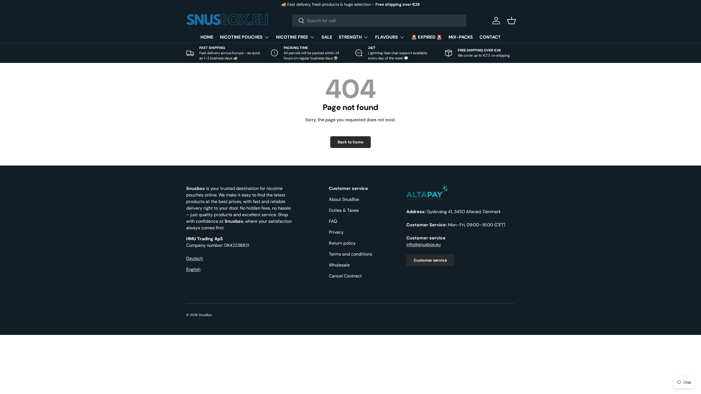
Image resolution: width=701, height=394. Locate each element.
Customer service (430, 260)
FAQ (333, 221)
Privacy (336, 232)
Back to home (350, 142)
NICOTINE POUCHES (241, 37)
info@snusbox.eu (423, 244)
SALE (326, 37)
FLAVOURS (386, 37)
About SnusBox (344, 199)
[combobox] (379, 21)
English (193, 269)
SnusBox (205, 315)
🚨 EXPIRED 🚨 (426, 37)
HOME (206, 37)
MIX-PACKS (461, 37)
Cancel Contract (345, 276)
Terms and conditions (350, 254)
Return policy (342, 243)
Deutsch (194, 258)
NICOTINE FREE (292, 37)
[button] (511, 21)
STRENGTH (350, 37)
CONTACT (490, 37)
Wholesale (339, 265)
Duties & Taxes (344, 210)
